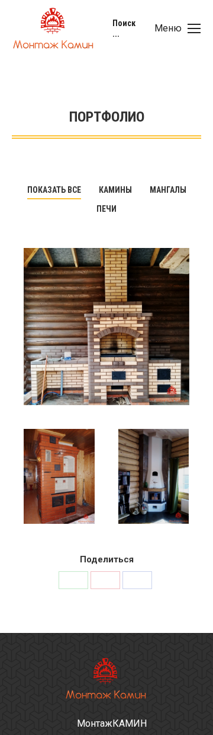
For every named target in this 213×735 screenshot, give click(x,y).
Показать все (54, 190)
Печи (106, 209)
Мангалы (168, 190)
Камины (115, 190)
